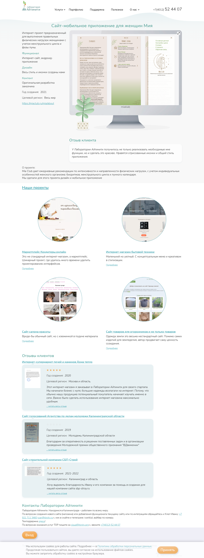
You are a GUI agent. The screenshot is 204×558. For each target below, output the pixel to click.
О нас (133, 10)
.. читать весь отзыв (56, 406)
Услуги (59, 10)
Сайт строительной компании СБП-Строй (50, 460)
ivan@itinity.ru (46, 517)
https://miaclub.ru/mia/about (38, 103)
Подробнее (28, 268)
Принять (168, 550)
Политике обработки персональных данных (125, 546)
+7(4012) (167, 10)
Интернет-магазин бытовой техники (130, 252)
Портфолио (76, 10)
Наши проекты (35, 187)
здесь (42, 521)
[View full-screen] (178, 33)
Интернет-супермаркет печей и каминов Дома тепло (57, 362)
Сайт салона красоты (36, 332)
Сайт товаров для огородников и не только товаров (141, 332)
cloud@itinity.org (80, 525)
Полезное (117, 10)
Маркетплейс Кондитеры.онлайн (44, 252)
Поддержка (97, 10)
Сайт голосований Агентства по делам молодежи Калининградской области (73, 416)
